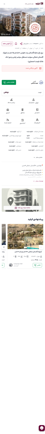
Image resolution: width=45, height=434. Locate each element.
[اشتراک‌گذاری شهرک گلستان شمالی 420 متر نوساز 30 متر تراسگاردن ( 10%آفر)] (16, 245)
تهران (30, 48)
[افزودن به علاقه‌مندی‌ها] (11, 245)
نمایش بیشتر (39, 157)
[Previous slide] (41, 247)
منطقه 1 (24, 48)
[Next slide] (4, 247)
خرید (36, 48)
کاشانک (17, 48)
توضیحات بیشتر (39, 181)
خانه (42, 48)
